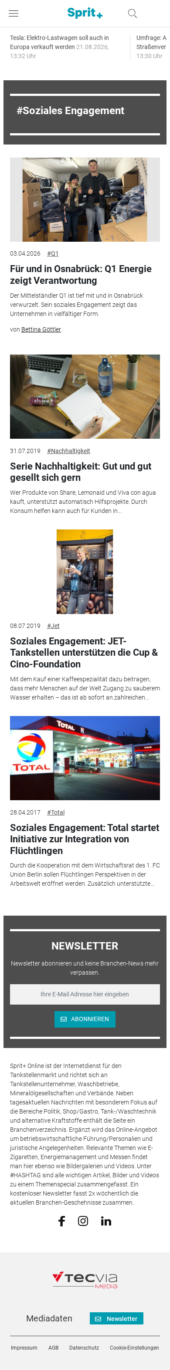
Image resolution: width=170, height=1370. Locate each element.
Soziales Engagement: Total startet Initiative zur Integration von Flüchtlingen (84, 839)
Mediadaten (49, 1318)
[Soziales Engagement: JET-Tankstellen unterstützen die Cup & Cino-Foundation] (85, 571)
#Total (56, 812)
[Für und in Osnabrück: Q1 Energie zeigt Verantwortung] (85, 200)
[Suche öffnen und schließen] (130, 13)
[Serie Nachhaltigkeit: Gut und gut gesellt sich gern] (85, 397)
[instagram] (83, 1220)
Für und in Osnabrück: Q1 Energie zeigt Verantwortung (81, 274)
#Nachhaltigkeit (68, 450)
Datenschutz (84, 1348)
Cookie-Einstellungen (134, 1348)
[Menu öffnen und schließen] (16, 13)
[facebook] (61, 1220)
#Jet (53, 625)
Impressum (24, 1348)
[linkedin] (106, 1220)
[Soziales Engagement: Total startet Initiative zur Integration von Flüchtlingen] (85, 758)
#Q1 (53, 253)
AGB (53, 1348)
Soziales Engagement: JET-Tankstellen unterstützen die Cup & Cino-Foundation (84, 653)
